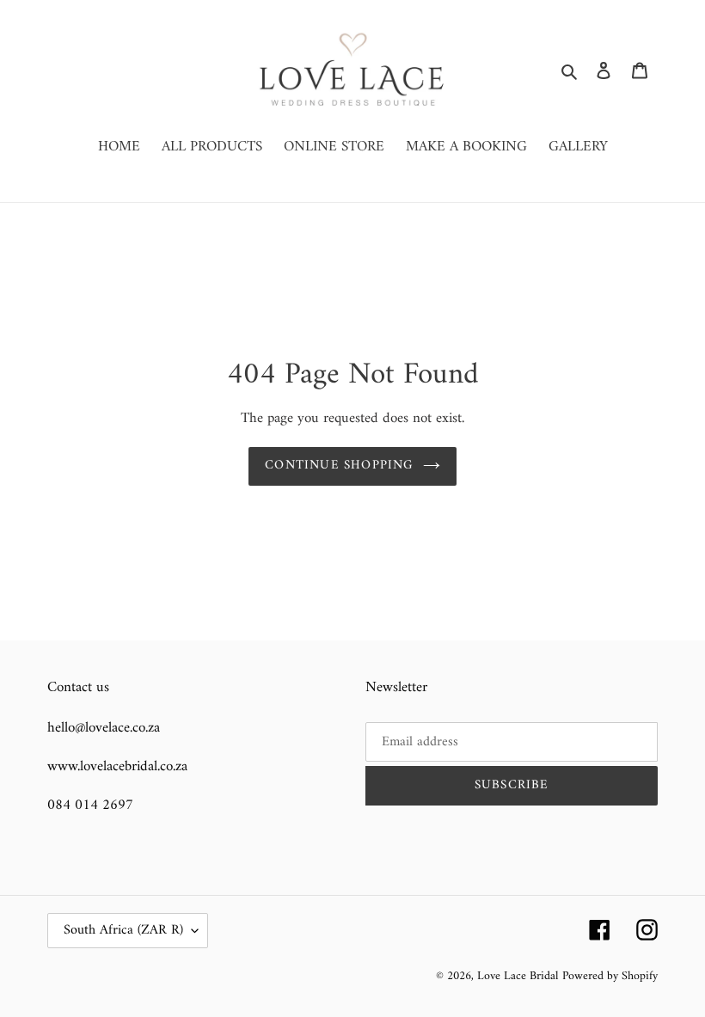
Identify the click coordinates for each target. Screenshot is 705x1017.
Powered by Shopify (610, 976)
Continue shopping (339, 465)
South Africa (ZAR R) (123, 930)
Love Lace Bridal (517, 976)
